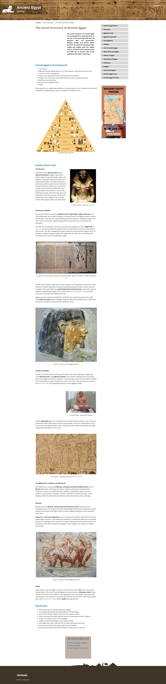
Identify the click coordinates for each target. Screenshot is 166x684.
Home (38, 22)
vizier (62, 71)
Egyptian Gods (108, 33)
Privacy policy (25, 680)
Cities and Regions (109, 70)
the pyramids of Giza (49, 599)
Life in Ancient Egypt (110, 48)
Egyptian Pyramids (109, 37)
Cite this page (22, 675)
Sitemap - (19, 680)
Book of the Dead (43, 383)
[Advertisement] (49, 45)
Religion (106, 66)
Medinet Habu (78, 476)
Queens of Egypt (74, 645)
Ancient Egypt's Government (78, 648)
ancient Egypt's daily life (79, 291)
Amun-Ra (38, 229)
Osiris (66, 278)
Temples (106, 44)
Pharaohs (106, 29)
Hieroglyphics (108, 41)
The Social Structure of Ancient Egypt (65, 22)
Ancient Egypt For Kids (111, 78)
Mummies (106, 63)
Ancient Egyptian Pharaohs (78, 643)
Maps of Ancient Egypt (111, 52)
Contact (19, 673)
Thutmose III (91, 205)
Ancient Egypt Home (110, 26)
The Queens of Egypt (110, 59)
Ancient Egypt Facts (110, 74)
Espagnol (156, 6)
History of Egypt (108, 55)
